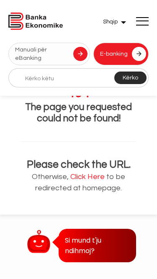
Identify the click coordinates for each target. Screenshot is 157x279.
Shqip (110, 22)
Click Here (87, 177)
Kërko (130, 78)
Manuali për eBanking (31, 54)
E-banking (114, 54)
